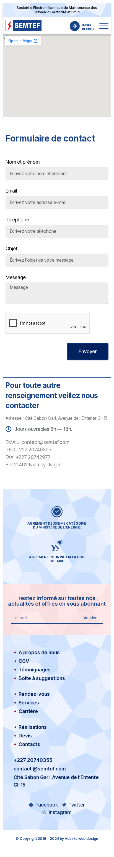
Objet (11, 248)
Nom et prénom (23, 162)
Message (16, 277)
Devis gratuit (88, 27)
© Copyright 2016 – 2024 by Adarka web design (56, 838)
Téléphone (17, 220)
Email (11, 191)
